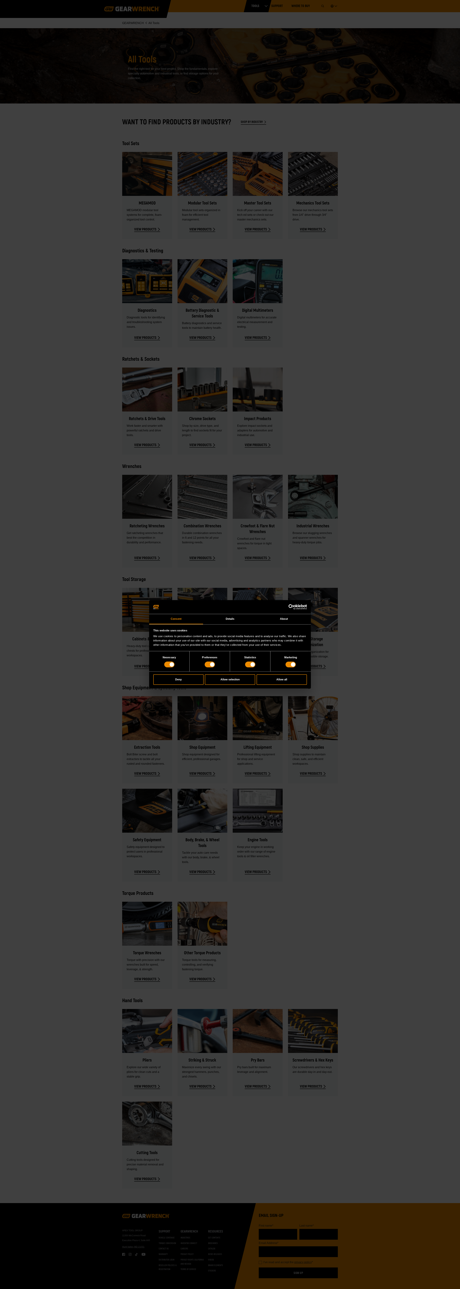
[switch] (210, 664)
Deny (178, 679)
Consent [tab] (176, 618)
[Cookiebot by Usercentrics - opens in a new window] (291, 607)
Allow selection (230, 679)
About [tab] (284, 618)
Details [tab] (230, 618)
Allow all (281, 679)
